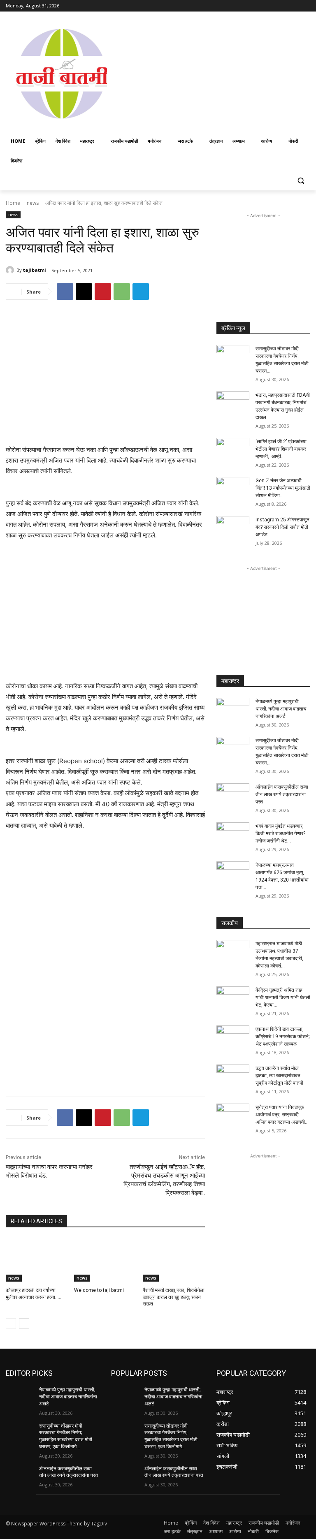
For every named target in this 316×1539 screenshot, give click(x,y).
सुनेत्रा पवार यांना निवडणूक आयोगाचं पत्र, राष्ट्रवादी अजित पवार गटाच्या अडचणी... (282, 1114)
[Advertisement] (217, 72)
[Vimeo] (294, 6)
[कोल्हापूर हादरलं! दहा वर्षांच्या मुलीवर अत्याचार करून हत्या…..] (37, 1260)
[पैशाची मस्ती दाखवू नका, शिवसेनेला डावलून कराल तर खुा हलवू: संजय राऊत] (174, 1260)
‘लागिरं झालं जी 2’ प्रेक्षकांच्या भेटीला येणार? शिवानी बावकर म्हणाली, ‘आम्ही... (281, 449)
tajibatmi (34, 270)
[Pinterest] (103, 291)
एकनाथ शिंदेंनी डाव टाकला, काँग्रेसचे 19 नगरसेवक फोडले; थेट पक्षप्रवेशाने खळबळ (282, 1036)
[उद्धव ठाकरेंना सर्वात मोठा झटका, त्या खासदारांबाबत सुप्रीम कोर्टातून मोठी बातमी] (232, 1076)
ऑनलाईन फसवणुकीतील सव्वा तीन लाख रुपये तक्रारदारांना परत (282, 794)
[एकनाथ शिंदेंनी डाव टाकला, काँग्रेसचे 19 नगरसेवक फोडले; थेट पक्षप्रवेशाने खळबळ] (232, 1036)
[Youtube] (305, 6)
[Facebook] (260, 6)
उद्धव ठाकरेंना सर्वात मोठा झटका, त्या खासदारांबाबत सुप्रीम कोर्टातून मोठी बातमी (279, 1075)
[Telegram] (140, 291)
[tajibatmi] (11, 270)
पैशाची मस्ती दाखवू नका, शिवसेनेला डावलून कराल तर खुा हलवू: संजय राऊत (173, 1297)
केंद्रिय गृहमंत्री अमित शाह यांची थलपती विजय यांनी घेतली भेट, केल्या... (283, 997)
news (33, 202)
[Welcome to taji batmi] (105, 1260)
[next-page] (24, 1323)
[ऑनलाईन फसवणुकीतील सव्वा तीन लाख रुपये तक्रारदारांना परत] (232, 794)
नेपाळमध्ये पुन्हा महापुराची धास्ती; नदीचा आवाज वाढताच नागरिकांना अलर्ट (281, 709)
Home (13, 202)
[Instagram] (271, 6)
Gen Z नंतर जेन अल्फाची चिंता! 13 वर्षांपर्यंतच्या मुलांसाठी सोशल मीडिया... (283, 488)
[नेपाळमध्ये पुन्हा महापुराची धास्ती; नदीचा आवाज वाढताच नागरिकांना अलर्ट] (232, 709)
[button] (300, 180)
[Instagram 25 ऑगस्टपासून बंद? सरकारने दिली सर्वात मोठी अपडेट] (232, 527)
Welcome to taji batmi (99, 1290)
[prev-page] (11, 1323)
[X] (283, 6)
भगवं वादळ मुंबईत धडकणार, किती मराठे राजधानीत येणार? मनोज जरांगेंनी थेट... (280, 833)
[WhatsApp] (122, 291)
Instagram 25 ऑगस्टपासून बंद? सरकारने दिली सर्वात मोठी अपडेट (282, 527)
